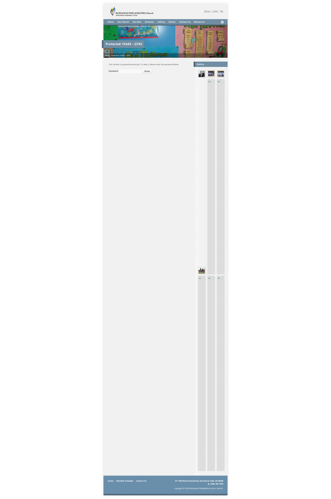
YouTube (222, 21)
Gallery (161, 21)
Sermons (149, 21)
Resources (199, 21)
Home (111, 21)
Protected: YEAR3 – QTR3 (120, 55)
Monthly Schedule (124, 481)
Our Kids (137, 21)
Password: (114, 71)
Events (172, 21)
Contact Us (184, 21)
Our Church (123, 21)
